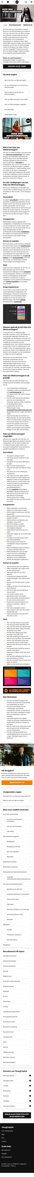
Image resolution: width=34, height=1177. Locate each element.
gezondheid (14, 200)
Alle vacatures (6, 1150)
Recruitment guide (15, 25)
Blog (3, 1134)
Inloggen (4, 1153)
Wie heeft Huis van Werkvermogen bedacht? (17, 796)
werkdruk (15, 489)
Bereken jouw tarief (17, 66)
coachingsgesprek (15, 392)
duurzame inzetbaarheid (14, 154)
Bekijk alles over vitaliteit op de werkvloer (17, 1115)
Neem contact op (17, 782)
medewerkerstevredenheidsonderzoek (19, 410)
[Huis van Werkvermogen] (17, 128)
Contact (4, 1141)
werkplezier (18, 301)
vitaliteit (22, 299)
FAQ (3, 1138)
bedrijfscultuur (26, 246)
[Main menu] (2, 2)
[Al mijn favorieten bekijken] (8, 2)
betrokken (19, 162)
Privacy (13, 1166)
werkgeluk (27, 272)
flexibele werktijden (12, 281)
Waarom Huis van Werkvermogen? (13, 800)
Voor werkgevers (7, 1157)
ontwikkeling (25, 231)
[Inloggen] (31, 2)
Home (5, 25)
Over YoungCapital (7, 1131)
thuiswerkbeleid (18, 257)
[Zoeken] (27, 2)
